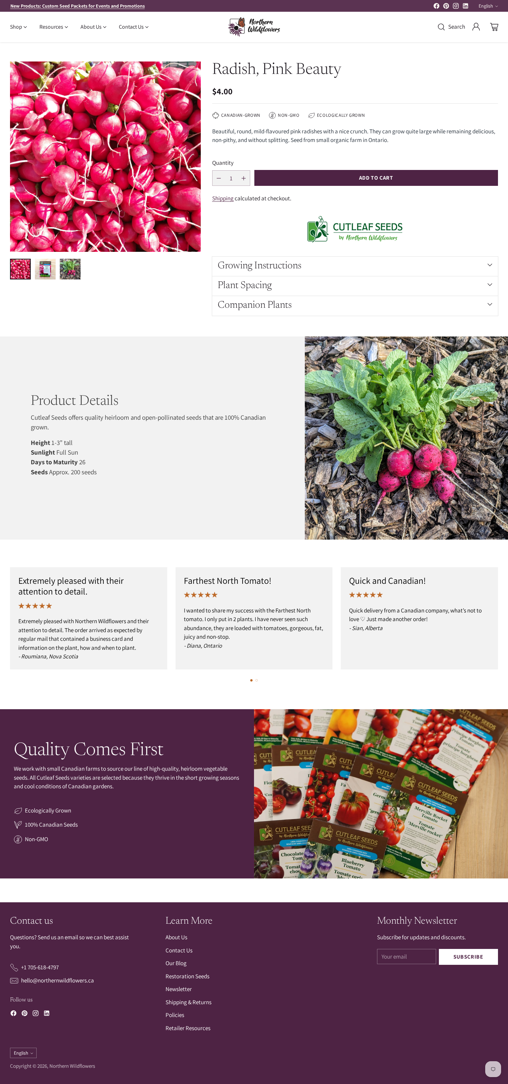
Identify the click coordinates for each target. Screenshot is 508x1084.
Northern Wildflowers (72, 1066)
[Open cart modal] (494, 27)
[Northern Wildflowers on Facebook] (436, 7)
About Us (176, 937)
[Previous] (12, 618)
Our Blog (176, 963)
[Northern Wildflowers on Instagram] (455, 7)
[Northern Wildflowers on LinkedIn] (465, 7)
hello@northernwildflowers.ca (57, 980)
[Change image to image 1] (20, 269)
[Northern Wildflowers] (254, 27)
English (486, 6)
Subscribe (468, 956)
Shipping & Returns (188, 1002)
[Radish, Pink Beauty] (105, 156)
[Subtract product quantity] (219, 178)
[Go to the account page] (476, 27)
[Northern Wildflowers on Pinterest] (446, 7)
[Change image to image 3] (70, 269)
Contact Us (179, 950)
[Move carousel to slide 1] (251, 680)
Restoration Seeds (187, 976)
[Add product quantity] (243, 178)
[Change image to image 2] (45, 269)
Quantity (223, 163)
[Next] (496, 618)
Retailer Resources (188, 1028)
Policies (175, 1015)
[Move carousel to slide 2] (256, 680)
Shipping (223, 198)
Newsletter (179, 989)
